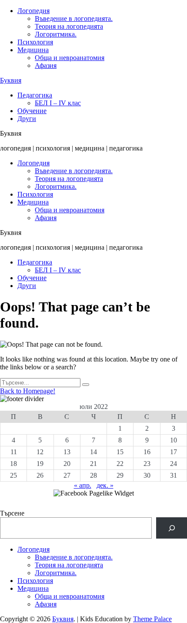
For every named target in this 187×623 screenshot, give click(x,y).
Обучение (32, 110)
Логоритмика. (56, 34)
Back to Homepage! (27, 391)
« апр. (82, 485)
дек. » (105, 485)
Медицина (33, 50)
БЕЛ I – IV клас (58, 103)
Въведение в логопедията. (74, 18)
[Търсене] (171, 528)
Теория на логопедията (69, 26)
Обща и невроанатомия (69, 57)
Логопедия (33, 10)
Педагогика (34, 95)
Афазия (46, 65)
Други (26, 118)
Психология (35, 42)
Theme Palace (152, 619)
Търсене (12, 513)
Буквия (10, 80)
